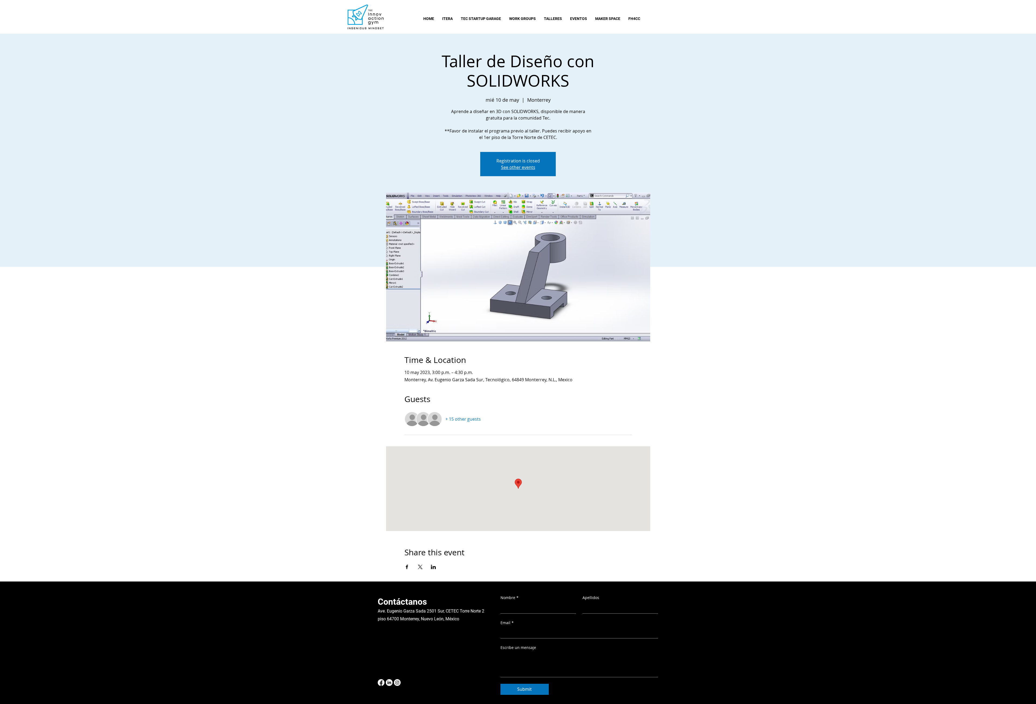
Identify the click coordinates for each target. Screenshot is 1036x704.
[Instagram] (397, 682)
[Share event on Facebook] (407, 567)
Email (507, 622)
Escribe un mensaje (518, 647)
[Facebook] (381, 682)
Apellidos (590, 597)
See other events (518, 167)
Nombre (509, 597)
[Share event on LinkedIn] (433, 567)
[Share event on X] (420, 567)
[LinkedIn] (389, 682)
